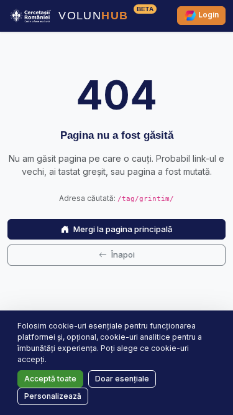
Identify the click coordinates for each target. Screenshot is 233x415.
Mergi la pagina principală (121, 229)
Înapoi (122, 254)
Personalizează (52, 396)
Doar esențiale (122, 378)
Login (207, 15)
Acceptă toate (50, 378)
